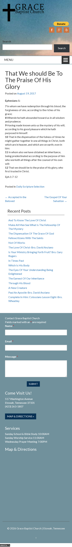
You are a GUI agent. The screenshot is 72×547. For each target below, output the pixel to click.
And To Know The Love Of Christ (27, 220)
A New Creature (17, 287)
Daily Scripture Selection (30, 186)
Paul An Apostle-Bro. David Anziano (29, 292)
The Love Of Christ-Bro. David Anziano (30, 247)
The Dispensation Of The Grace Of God (31, 233)
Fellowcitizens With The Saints (25, 238)
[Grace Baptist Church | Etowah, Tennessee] (23, 12)
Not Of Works (16, 242)
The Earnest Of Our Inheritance (26, 278)
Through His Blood (19, 283)
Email (9, 341)
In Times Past (16, 260)
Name (9, 325)
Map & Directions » (20, 416)
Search (7, 41)
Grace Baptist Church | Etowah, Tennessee (41, 528)
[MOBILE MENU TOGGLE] (65, 60)
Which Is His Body (18, 265)
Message (11, 356)
